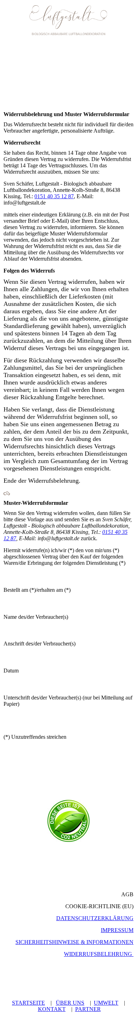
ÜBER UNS (70, 1003)
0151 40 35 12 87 (54, 196)
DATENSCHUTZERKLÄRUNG (94, 918)
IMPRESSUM (117, 930)
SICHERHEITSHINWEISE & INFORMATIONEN (74, 942)
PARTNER (88, 1009)
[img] (69, 20)
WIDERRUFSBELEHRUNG (98, 954)
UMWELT (106, 1003)
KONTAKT (52, 1009)
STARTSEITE (28, 1003)
